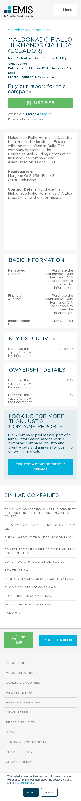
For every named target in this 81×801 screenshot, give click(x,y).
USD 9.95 (43, 103)
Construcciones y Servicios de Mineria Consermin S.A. (39, 551)
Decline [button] (49, 792)
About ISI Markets (22, 672)
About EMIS (16, 662)
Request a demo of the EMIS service (40, 467)
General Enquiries (23, 682)
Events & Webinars (23, 702)
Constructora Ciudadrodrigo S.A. (35, 561)
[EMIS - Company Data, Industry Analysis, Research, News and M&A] (18, 11)
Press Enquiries (20, 722)
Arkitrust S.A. (16, 570)
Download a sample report (27, 119)
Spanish (45, 114)
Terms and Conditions (26, 742)
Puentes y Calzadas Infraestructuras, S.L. (40, 527)
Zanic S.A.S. (13, 613)
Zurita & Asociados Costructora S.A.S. (38, 579)
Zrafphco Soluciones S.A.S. (28, 596)
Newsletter (17, 712)
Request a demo (58, 640)
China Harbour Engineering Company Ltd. (39, 539)
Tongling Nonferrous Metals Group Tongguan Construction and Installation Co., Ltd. (40, 513)
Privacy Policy (19, 752)
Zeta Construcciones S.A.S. (28, 604)
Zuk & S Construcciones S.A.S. (30, 587)
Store (11, 732)
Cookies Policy (25, 782)
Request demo (19, 692)
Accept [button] (31, 792)
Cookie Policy (18, 762)
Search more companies (29, 30)
